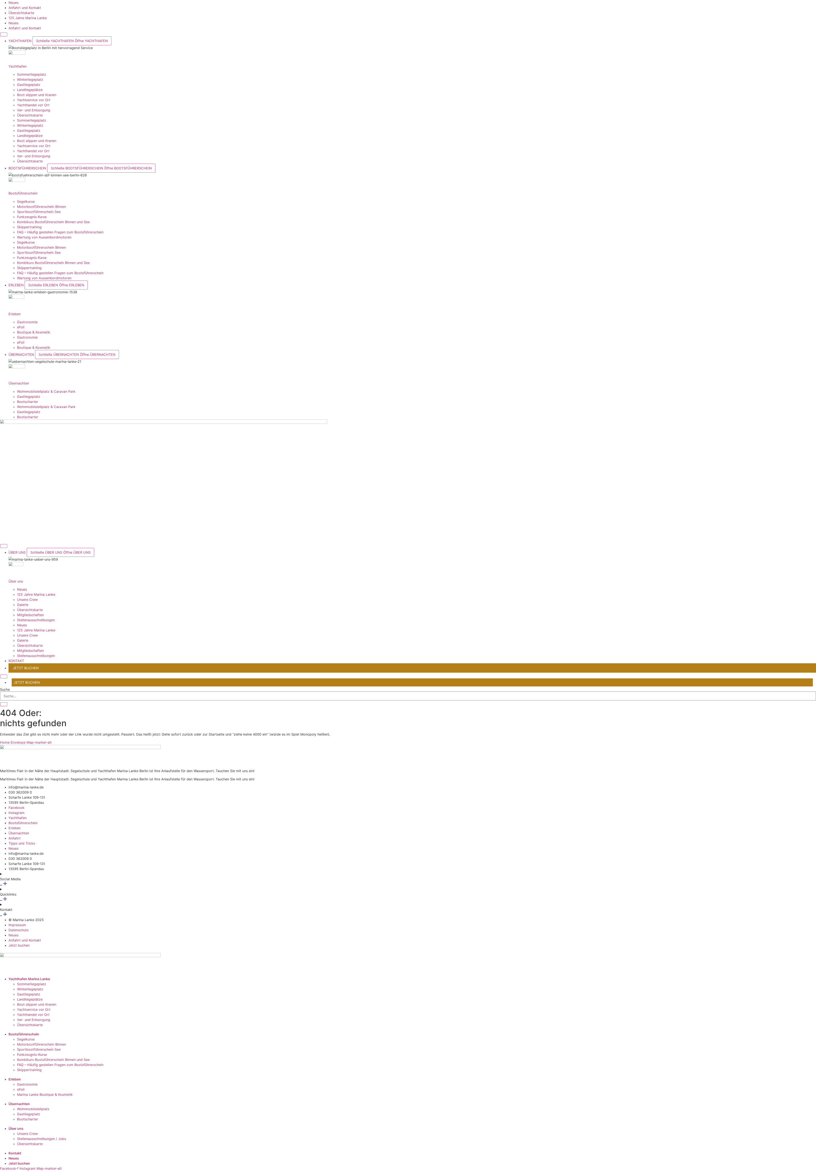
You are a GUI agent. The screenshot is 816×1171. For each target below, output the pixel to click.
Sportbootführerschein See (39, 212)
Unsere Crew (27, 599)
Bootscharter (27, 402)
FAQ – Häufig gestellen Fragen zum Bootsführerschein (60, 232)
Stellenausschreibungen (36, 620)
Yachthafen (17, 66)
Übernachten (18, 383)
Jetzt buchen (19, 1163)
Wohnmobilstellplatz (33, 1109)
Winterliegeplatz (30, 79)
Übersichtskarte (30, 115)
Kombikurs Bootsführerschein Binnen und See (53, 222)
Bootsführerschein (23, 193)
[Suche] (3, 704)
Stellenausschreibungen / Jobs (41, 1139)
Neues (22, 589)
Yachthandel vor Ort (33, 105)
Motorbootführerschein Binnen (41, 206)
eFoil (20, 327)
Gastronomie (27, 322)
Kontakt (14, 1153)
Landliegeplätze (29, 90)
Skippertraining (29, 227)
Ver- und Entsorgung (33, 110)
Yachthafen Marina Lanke (29, 979)
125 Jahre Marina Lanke (36, 594)
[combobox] (408, 696)
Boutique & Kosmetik (33, 332)
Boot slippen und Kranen (36, 95)
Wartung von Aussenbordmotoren (44, 237)
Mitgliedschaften (30, 615)
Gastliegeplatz (28, 84)
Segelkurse (26, 201)
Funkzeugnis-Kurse (32, 1054)
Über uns (15, 581)
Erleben (14, 314)
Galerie (22, 605)
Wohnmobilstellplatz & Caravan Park (46, 391)
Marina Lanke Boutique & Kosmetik (45, 1094)
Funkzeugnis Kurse (32, 217)
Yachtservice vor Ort (33, 100)
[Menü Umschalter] (3, 34)
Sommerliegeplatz (31, 74)
